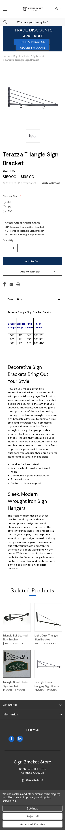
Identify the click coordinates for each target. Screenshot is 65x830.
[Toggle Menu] (5, 9)
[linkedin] (19, 738)
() (60, 9)
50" (9, 211)
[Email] (11, 284)
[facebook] (11, 738)
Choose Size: (11, 196)
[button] (32, 299)
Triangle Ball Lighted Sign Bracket (15, 638)
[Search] (3, 22)
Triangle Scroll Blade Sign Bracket (15, 684)
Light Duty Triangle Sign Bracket (46, 638)
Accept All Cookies (32, 824)
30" (9, 202)
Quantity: (8, 240)
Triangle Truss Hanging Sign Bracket (47, 684)
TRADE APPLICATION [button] (31, 42)
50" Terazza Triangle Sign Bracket (24, 234)
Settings (32, 808)
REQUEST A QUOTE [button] (32, 47)
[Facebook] (4, 284)
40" (9, 206)
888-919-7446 (34, 780)
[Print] (18, 284)
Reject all (33, 816)
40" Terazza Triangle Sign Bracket (24, 230)
